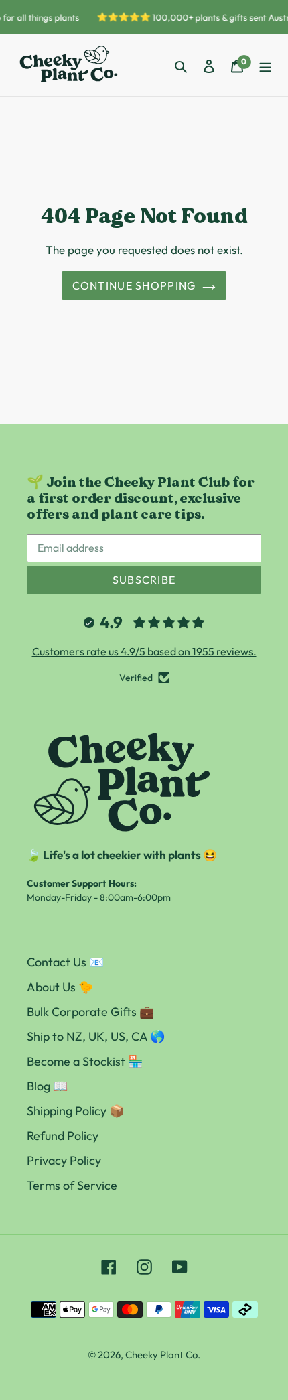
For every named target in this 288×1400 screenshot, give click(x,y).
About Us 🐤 (60, 987)
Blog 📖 (47, 1086)
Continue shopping (134, 285)
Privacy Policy (64, 1160)
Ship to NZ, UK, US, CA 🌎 (96, 1036)
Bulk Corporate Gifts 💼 (90, 1011)
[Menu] (265, 65)
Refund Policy (62, 1135)
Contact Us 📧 (65, 962)
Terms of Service (72, 1185)
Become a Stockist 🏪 (85, 1061)
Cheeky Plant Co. (162, 1354)
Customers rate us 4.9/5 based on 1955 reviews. (144, 651)
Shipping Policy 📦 (75, 1111)
